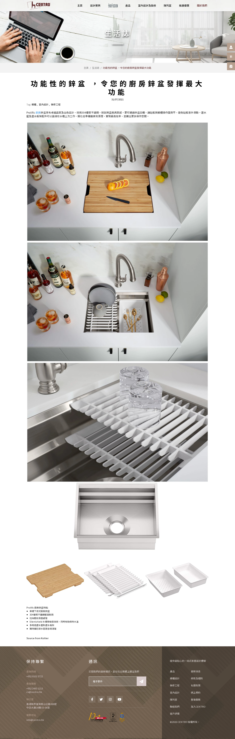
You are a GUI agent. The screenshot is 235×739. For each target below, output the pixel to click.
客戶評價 (175, 713)
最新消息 (195, 671)
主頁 (86, 67)
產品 (172, 671)
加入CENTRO (198, 706)
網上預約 (195, 692)
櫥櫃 (33, 104)
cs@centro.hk (34, 692)
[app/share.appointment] (231, 66)
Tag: (28, 104)
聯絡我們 (175, 706)
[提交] (141, 681)
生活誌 (95, 67)
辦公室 (30, 699)
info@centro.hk (35, 719)
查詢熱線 (31, 671)
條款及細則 (197, 678)
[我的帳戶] (231, 47)
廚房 (38, 112)
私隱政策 (195, 685)
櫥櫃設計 (175, 678)
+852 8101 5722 (34, 676)
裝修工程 (56, 104)
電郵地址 (31, 715)
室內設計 (43, 104)
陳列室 (173, 699)
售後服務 (31, 683)
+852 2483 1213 (34, 688)
